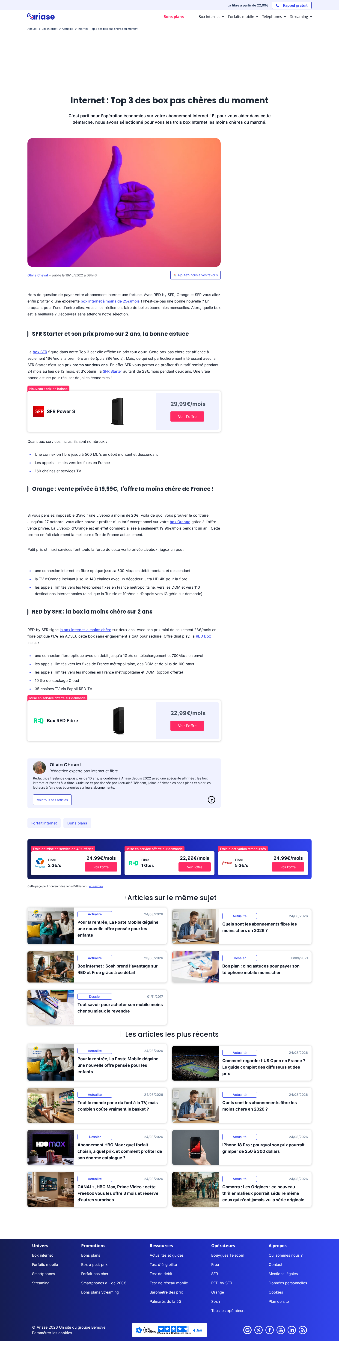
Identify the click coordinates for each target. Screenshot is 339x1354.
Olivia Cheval (37, 275)
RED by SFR (221, 1283)
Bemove (98, 1327)
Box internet (42, 1255)
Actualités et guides (167, 1255)
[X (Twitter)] (258, 1330)
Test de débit (161, 1273)
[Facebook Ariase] (269, 1330)
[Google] (247, 1330)
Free (215, 1264)
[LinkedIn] (211, 799)
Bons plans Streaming (100, 1292)
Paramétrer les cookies (52, 1332)
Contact (275, 1264)
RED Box (203, 636)
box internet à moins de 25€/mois (110, 301)
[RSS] (303, 1330)
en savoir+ (96, 886)
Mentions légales (283, 1273)
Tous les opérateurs (228, 1310)
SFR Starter (112, 371)
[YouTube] (281, 1330)
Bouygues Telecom (227, 1255)
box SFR (40, 352)
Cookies (276, 1292)
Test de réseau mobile (169, 1283)
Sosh (215, 1301)
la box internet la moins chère (85, 629)
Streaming (41, 1283)
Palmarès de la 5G (165, 1301)
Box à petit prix (94, 1264)
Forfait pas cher (94, 1273)
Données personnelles (288, 1283)
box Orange (180, 521)
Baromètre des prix (166, 1292)
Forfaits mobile (45, 1264)
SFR (214, 1273)
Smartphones (43, 1273)
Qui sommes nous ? (286, 1255)
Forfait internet (44, 823)
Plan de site (279, 1301)
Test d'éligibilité (163, 1264)
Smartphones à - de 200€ (103, 1283)
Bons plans (77, 823)
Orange (217, 1292)
